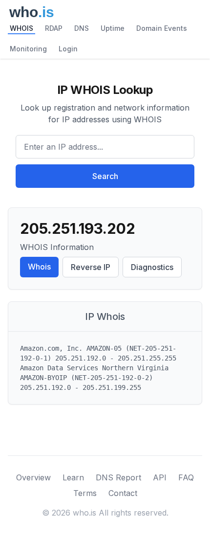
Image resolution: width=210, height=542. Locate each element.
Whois (39, 266)
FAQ (186, 477)
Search (105, 176)
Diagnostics (152, 267)
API (160, 477)
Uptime (113, 28)
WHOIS (21, 28)
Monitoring (28, 49)
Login (68, 49)
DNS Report (118, 477)
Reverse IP (90, 267)
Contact (122, 493)
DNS (81, 28)
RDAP (54, 28)
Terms (85, 493)
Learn (73, 477)
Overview (33, 477)
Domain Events (161, 28)
